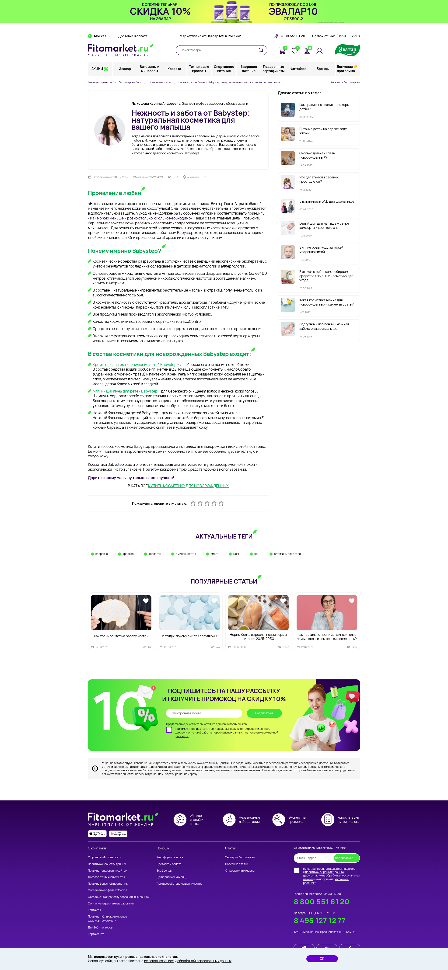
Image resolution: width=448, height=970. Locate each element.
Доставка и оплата (132, 36)
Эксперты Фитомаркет (240, 857)
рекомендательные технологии (151, 956)
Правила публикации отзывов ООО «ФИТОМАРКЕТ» (107, 918)
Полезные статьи (236, 864)
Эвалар (125, 68)
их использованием (159, 961)
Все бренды (164, 871)
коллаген (155, 554)
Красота (174, 68)
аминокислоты (186, 554)
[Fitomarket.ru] (120, 50)
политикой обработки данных (249, 729)
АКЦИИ (97, 68)
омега (214, 554)
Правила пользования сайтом (107, 871)
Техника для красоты (199, 68)
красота (128, 554)
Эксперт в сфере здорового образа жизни (190, 103)
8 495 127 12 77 (320, 920)
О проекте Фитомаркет (345, 82)
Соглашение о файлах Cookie (107, 890)
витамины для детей (287, 554)
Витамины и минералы (149, 68)
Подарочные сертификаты (273, 68)
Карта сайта (96, 934)
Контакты (94, 910)
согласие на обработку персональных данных (212, 732)
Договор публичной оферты (106, 877)
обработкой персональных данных (204, 961)
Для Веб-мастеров (100, 927)
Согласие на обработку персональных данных (118, 897)
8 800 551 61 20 (292, 36)
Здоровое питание (249, 68)
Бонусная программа (346, 68)
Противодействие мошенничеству (179, 884)
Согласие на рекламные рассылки (111, 903)
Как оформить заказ (170, 857)
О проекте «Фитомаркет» (104, 857)
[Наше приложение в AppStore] (97, 833)
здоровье (101, 554)
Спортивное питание (224, 68)
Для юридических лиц (171, 877)
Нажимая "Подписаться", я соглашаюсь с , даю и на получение (226, 732)
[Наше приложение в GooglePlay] (118, 833)
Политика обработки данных (107, 864)
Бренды (323, 68)
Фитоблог (298, 68)
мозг (236, 554)
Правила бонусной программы (108, 884)
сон (256, 554)
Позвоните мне (336, 36)
